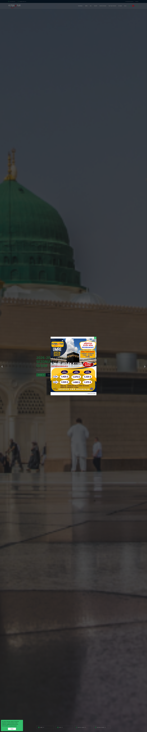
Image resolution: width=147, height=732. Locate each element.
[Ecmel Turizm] (73, 365)
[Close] (95, 338)
